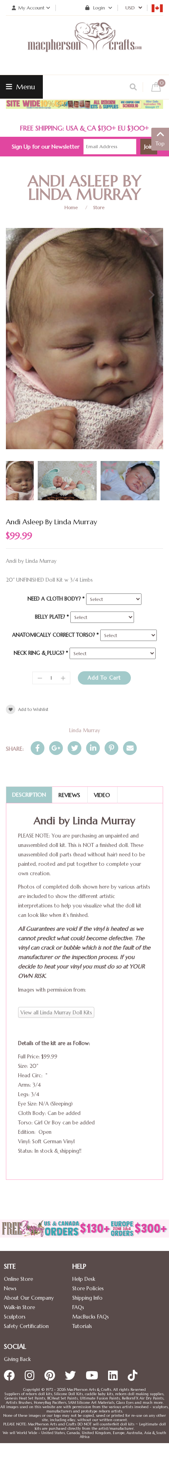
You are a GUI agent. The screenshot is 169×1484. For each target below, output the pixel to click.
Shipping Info (87, 1298)
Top (160, 143)
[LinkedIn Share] (93, 748)
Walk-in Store (19, 1307)
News (10, 1288)
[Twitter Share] (74, 748)
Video (102, 795)
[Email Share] (130, 748)
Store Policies (88, 1288)
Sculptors (15, 1316)
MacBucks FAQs (90, 1316)
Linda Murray (84, 730)
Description (29, 794)
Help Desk (83, 1279)
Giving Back (17, 1359)
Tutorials (82, 1326)
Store (99, 207)
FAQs (78, 1307)
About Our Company (29, 1298)
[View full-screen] (151, 236)
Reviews (69, 795)
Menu (24, 86)
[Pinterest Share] (111, 748)
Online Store (18, 1279)
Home (71, 207)
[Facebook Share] (37, 748)
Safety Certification (26, 1326)
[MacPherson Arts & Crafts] (84, 45)
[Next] (150, 294)
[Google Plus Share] (56, 748)
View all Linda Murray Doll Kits (56, 1012)
